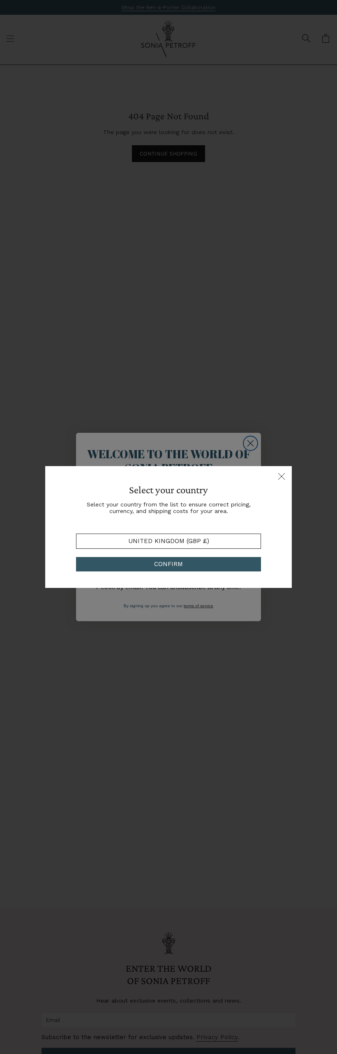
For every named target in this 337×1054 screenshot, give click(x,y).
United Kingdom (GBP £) (168, 541)
